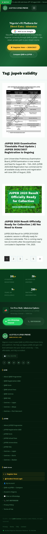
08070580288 (36, 321)
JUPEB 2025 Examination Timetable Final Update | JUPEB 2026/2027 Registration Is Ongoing (20, 148)
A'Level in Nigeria (10, 492)
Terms (12, 527)
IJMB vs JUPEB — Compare (13, 488)
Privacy (5, 527)
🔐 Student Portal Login (13, 479)
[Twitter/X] (14, 363)
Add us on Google (25, 31)
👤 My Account (9, 483)
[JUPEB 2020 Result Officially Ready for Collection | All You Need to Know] (23, 200)
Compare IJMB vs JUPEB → (23, 54)
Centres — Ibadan (10, 460)
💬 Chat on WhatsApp (12, 496)
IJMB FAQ (7, 398)
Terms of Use (8, 509)
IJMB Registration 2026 (12, 381)
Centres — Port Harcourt (13, 411)
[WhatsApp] (28, 363)
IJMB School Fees (10, 390)
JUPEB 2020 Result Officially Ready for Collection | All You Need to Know (23, 224)
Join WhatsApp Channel (13, 321)
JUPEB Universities (10, 443)
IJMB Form (7, 385)
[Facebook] (4, 363)
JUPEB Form (8, 434)
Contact (23, 527)
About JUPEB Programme (13, 425)
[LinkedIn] (23, 363)
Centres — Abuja (10, 407)
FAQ (17, 527)
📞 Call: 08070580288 (11, 501)
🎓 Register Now (11, 474)
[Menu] (34, 8)
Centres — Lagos (10, 403)
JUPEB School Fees (10, 438)
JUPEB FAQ (7, 447)
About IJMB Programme (12, 377)
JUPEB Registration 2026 (12, 430)
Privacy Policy (9, 505)
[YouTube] (19, 363)
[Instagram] (9, 363)
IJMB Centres (8, 394)
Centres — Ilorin (10, 455)
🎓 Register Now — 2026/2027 (23, 47)
